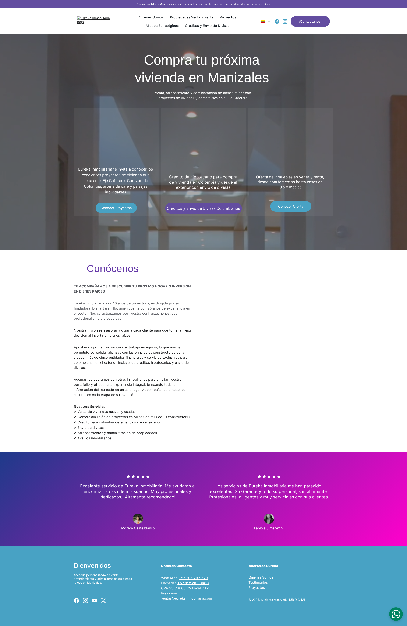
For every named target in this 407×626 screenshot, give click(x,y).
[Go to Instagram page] (285, 21)
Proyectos (228, 17)
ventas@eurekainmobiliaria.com (186, 598)
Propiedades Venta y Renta (191, 17)
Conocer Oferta (290, 206)
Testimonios (258, 582)
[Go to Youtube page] (94, 600)
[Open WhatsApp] (396, 614)
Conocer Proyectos (116, 208)
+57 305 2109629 (193, 578)
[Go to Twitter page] (103, 600)
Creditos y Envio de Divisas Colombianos (203, 208)
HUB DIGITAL (297, 599)
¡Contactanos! (310, 21)
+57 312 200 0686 (193, 583)
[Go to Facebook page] (279, 21)
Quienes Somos (151, 17)
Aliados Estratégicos (162, 26)
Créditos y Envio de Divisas (207, 26)
